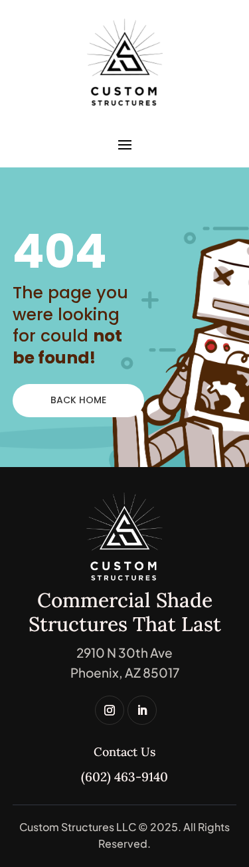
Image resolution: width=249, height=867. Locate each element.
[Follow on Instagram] (109, 710)
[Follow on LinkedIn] (142, 710)
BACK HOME (78, 400)
